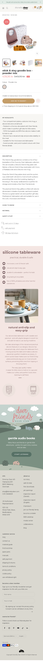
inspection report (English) (29, 501)
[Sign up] (32, 611)
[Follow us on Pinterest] (13, 628)
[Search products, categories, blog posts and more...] (7, 8)
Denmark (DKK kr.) (9, 636)
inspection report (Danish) (29, 495)
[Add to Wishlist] (38, 100)
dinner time (5, 15)
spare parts (6, 552)
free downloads (29, 487)
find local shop (7, 548)
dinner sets (14, 15)
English (21, 636)
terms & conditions (9, 566)
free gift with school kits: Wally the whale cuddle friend (21, 2)
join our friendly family (31, 510)
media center (28, 521)
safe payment (10, 228)
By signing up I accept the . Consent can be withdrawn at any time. (20, 608)
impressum (27, 506)
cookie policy (6, 574)
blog (25, 528)
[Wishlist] (34, 8)
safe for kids (28, 483)
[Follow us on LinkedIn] (27, 628)
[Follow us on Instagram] (9, 628)
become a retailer (30, 513)
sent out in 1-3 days (12, 223)
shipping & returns (8, 563)
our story (27, 479)
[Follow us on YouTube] (18, 628)
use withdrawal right (9, 577)
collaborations (28, 524)
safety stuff (7, 216)
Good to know (8, 205)
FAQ (4, 537)
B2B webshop (28, 517)
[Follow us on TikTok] (22, 628)
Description (7, 156)
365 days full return (11, 233)
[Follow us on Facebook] (4, 628)
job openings (28, 490)
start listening (21, 454)
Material (6, 210)
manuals (5, 555)
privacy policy (7, 570)
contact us (6, 541)
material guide (7, 544)
